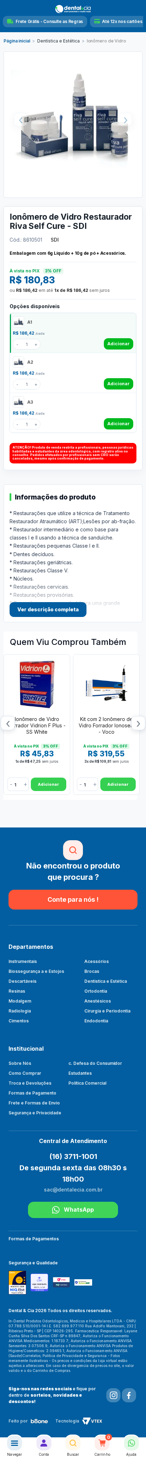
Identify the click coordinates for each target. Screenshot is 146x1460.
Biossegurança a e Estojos (36, 971)
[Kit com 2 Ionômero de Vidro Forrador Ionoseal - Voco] (106, 684)
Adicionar (118, 343)
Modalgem (20, 1001)
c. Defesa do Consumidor (95, 1063)
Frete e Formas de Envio (34, 1103)
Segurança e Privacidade (35, 1112)
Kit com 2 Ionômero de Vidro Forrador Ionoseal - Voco (106, 725)
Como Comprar (25, 1073)
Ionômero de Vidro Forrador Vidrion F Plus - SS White (37, 725)
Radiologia (20, 1011)
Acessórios (96, 961)
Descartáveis (22, 981)
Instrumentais (23, 961)
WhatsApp (79, 1209)
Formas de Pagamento (32, 1093)
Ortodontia (95, 991)
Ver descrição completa (48, 609)
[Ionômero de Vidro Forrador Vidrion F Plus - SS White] (36, 684)
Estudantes (80, 1073)
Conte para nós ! (73, 899)
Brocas (91, 971)
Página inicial (17, 41)
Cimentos (19, 1020)
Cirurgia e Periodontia (107, 1011)
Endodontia (96, 1020)
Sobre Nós (20, 1063)
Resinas (17, 991)
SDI (55, 240)
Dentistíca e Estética (105, 981)
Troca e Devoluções (30, 1083)
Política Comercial (87, 1083)
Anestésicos (97, 1001)
